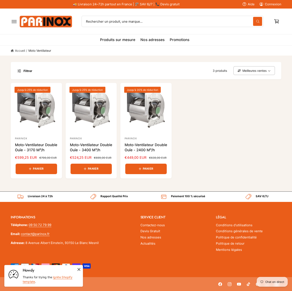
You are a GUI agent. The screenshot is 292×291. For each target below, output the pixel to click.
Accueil (20, 50)
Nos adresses (150, 237)
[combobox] (172, 21)
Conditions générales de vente (239, 231)
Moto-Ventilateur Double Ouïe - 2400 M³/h (146, 147)
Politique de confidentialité (236, 237)
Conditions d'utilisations (234, 225)
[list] (146, 197)
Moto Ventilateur (39, 50)
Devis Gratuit (150, 231)
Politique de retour (230, 243)
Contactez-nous (152, 225)
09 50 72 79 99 (40, 225)
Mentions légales (229, 250)
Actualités (147, 243)
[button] (14, 21)
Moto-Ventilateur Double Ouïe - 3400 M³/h (91, 147)
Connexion (273, 4)
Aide (251, 4)
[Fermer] (79, 269)
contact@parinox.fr (35, 234)
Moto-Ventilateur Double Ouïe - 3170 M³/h (36, 147)
